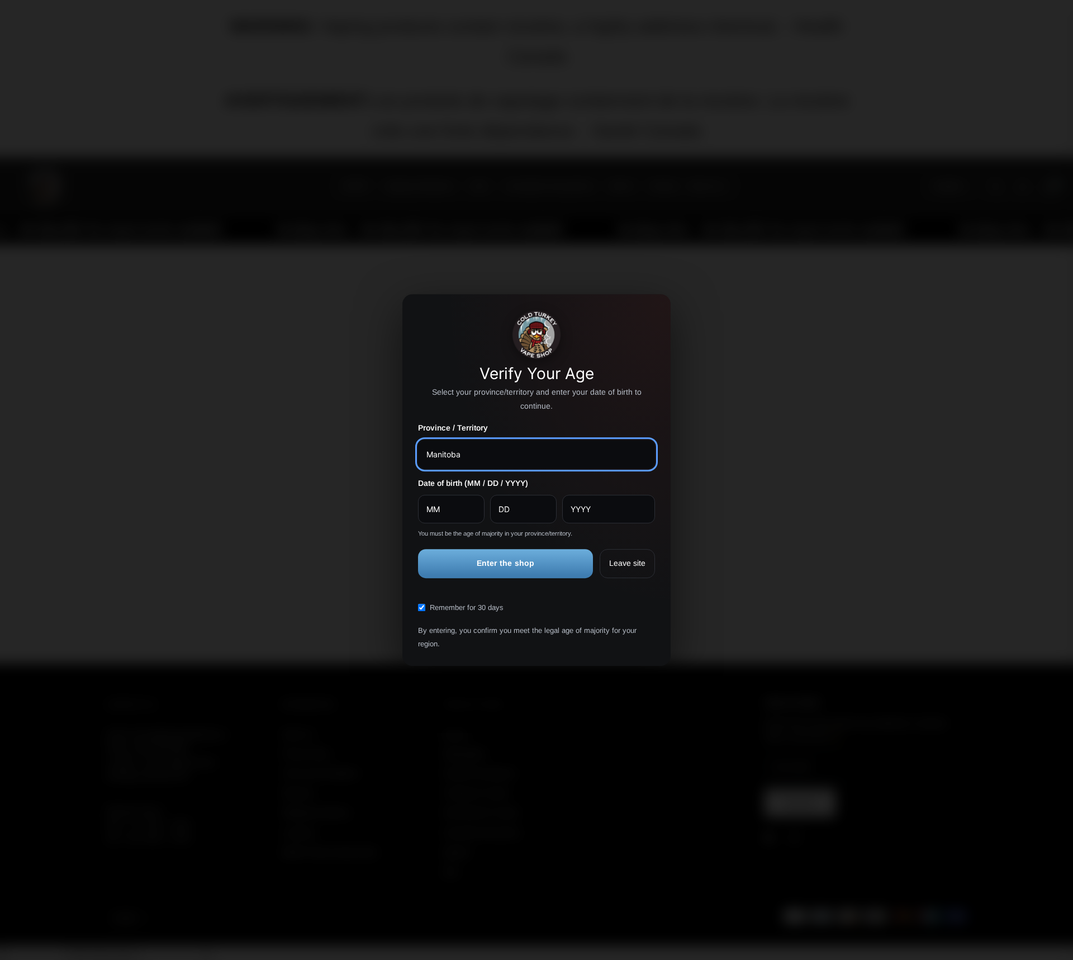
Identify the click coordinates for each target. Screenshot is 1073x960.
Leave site (627, 563)
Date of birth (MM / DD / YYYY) (473, 483)
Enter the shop (506, 563)
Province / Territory (453, 428)
